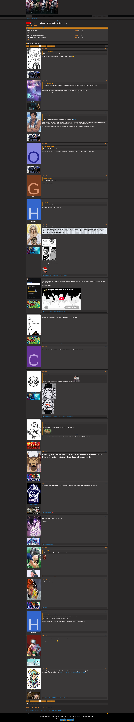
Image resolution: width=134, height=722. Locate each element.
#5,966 (106, 200)
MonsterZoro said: (47, 178)
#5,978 (106, 611)
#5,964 (106, 143)
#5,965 (106, 175)
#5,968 (106, 278)
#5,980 (106, 668)
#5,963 (106, 112)
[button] (38, 16)
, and (56, 311)
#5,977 (106, 579)
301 (45, 46)
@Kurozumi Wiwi (64, 672)
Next (53, 46)
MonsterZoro (33, 504)
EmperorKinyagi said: (47, 83)
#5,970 (106, 346)
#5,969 (106, 315)
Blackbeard (34, 392)
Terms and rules (93, 713)
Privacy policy (100, 713)
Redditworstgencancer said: (49, 614)
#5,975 (106, 516)
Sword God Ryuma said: (48, 146)
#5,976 (106, 547)
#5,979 (106, 635)
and (48, 512)
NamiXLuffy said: (46, 202)
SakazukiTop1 (33, 600)
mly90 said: (45, 374)
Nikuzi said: (45, 550)
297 (34, 46)
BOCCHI (33, 133)
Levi (33, 70)
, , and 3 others (56, 697)
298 (37, 46)
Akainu (33, 473)
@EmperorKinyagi (72, 672)
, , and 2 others (55, 275)
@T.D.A (74, 119)
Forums (29, 16)
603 (49, 46)
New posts (28, 18)
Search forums (34, 18)
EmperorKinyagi (33, 300)
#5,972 (106, 420)
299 (40, 46)
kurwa (33, 245)
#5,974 (106, 483)
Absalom (28, 25)
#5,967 (106, 224)
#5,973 (106, 451)
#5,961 (106, 48)
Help (105, 713)
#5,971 (106, 371)
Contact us (86, 713)
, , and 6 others (58, 416)
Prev (28, 46)
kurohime (33, 441)
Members (50, 16)
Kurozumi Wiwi (34, 336)
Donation (35, 16)
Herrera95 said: (46, 422)
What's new (42, 16)
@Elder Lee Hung (81, 672)
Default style (29, 713)
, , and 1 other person (57, 576)
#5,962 (106, 80)
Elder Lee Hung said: (47, 51)
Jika (34, 537)
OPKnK (33, 165)
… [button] (32, 46)
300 (42, 46)
